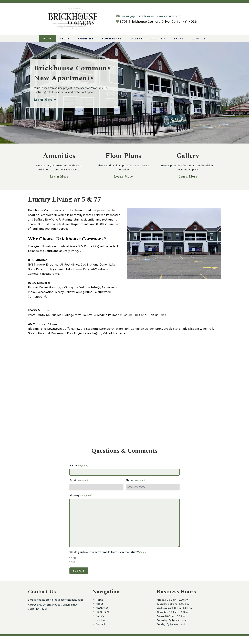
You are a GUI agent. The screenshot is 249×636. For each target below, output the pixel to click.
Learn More (44, 99)
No (74, 561)
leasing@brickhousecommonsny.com (151, 16)
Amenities (86, 38)
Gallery (136, 38)
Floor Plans (112, 38)
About (65, 38)
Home (47, 38)
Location (158, 38)
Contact (199, 38)
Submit (79, 570)
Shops (178, 38)
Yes (74, 557)
